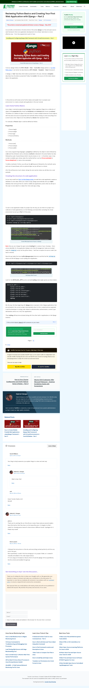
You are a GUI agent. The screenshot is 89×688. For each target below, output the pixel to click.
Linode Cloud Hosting (50, 682)
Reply (9, 465)
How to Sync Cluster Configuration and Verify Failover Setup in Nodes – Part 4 (17, 382)
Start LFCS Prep (70, 1)
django (8, 344)
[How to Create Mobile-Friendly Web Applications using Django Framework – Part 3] (13, 426)
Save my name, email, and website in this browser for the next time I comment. (29, 620)
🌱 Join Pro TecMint (43, 366)
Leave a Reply (52, 446)
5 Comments (48, 20)
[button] (84, 6)
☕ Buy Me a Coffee (19, 366)
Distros (48, 6)
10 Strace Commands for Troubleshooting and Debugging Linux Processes (16, 644)
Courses (56, 6)
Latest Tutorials (23, 6)
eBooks (65, 6)
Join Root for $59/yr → (73, 78)
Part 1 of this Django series (26, 179)
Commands (33, 6)
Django (40, 20)
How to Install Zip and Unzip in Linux (42, 658)
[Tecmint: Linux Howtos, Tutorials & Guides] (9, 6)
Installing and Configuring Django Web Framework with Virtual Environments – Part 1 (30, 38)
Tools (42, 6)
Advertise (79, 6)
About (72, 6)
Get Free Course (44, 333)
